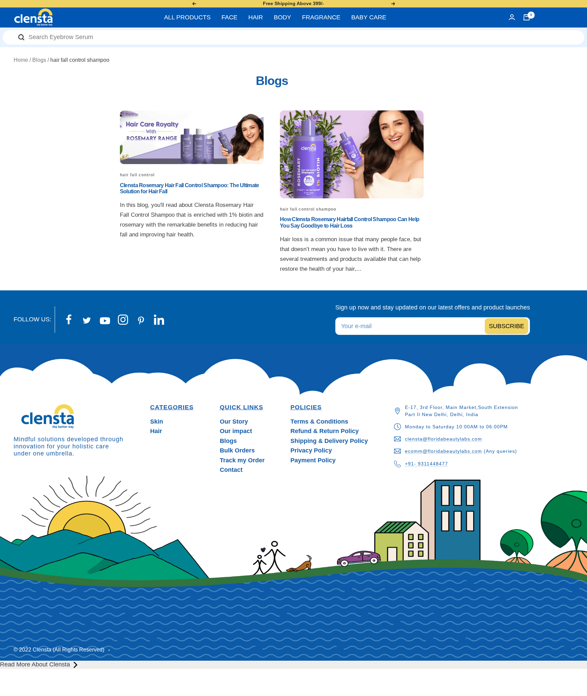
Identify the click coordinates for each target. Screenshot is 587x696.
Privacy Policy (311, 450)
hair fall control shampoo (308, 209)
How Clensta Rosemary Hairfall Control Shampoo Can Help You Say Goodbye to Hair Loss (349, 222)
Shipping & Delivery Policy (329, 441)
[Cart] (526, 17)
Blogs (39, 60)
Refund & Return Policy (324, 431)
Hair (156, 431)
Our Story (234, 421)
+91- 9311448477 (426, 463)
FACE (229, 17)
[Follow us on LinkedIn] (158, 320)
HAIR (255, 17)
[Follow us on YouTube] (104, 321)
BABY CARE (368, 17)
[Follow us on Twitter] (86, 320)
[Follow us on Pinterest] (140, 321)
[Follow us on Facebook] (68, 320)
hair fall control (137, 175)
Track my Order (242, 460)
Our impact (236, 431)
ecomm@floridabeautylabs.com (443, 451)
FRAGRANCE (321, 17)
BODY (282, 17)
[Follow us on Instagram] (122, 320)
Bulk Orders (237, 450)
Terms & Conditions (319, 421)
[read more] (75, 665)
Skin (156, 421)
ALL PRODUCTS (187, 17)
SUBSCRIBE (506, 326)
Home (21, 60)
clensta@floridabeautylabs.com (443, 439)
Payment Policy (313, 460)
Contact (231, 469)
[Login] (512, 17)
